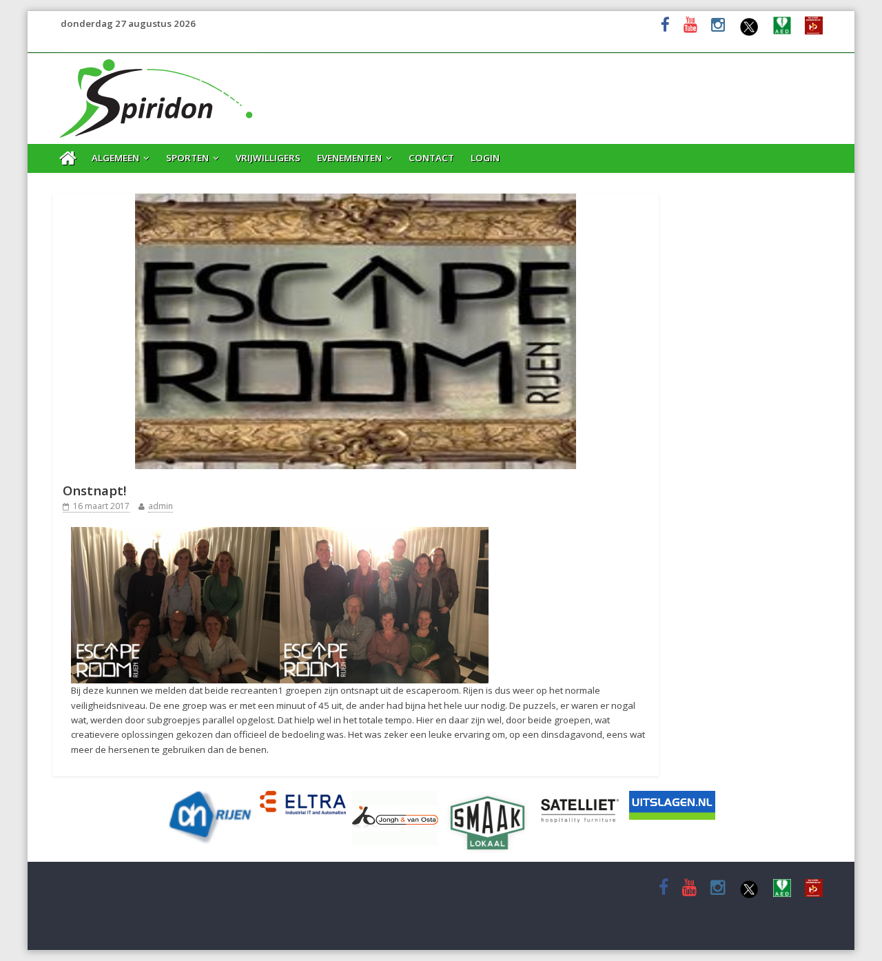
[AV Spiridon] (157, 61)
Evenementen (349, 158)
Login (485, 158)
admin (160, 506)
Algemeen (115, 158)
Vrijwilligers (268, 158)
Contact (431, 158)
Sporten (187, 158)
